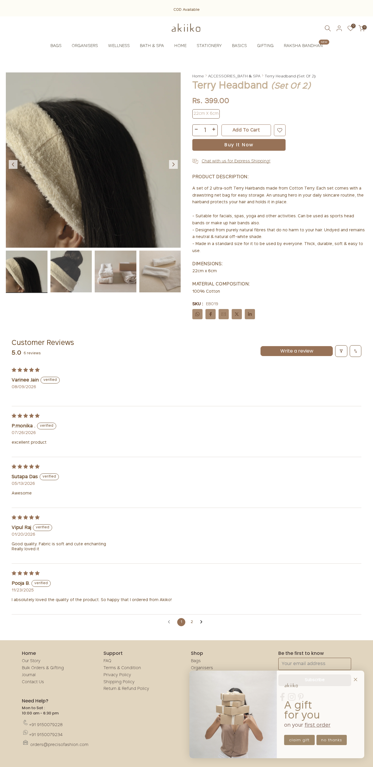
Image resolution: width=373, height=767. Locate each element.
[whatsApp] (197, 314)
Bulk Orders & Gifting (43, 668)
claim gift (299, 740)
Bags (196, 661)
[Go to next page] (202, 622)
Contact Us (33, 682)
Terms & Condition (122, 668)
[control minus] (196, 130)
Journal (29, 675)
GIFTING (265, 46)
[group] (26, 272)
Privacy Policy (117, 675)
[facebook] (210, 314)
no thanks (331, 740)
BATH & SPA (152, 46)
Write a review (296, 351)
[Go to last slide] (13, 164)
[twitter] (237, 314)
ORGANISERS (85, 46)
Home (198, 76)
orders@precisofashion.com (58, 745)
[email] (224, 314)
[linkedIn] (250, 314)
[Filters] (341, 351)
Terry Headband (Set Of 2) (290, 76)
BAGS (55, 46)
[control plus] (214, 130)
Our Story (31, 661)
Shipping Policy (119, 682)
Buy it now (239, 144)
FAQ (107, 661)
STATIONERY (209, 46)
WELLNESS (119, 46)
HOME (180, 46)
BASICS (239, 46)
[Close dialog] (355, 679)
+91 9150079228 (46, 725)
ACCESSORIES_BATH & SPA (234, 76)
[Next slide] (173, 164)
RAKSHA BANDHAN (305, 45)
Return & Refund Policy (126, 689)
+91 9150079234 (46, 735)
